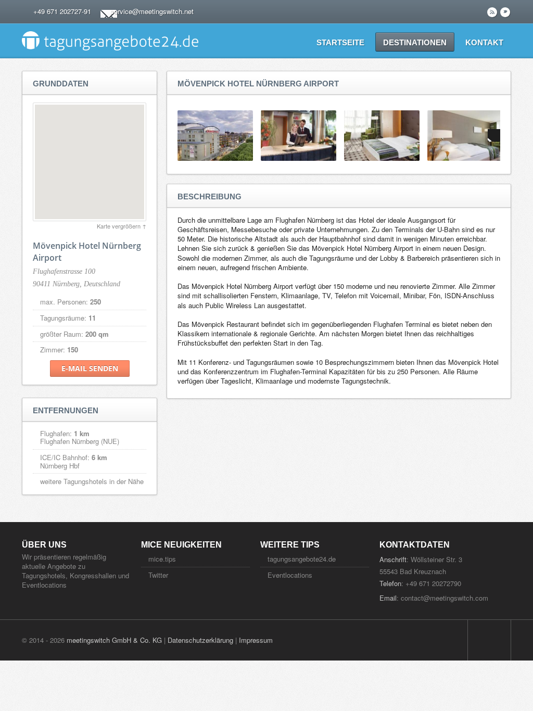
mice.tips (162, 559)
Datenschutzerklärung (200, 640)
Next (494, 135)
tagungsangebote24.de (302, 559)
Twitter (158, 575)
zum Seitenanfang (489, 640)
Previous (183, 135)
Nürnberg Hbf (60, 466)
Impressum (256, 640)
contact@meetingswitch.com (444, 598)
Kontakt (484, 42)
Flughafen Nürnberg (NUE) (79, 441)
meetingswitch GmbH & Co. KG (114, 640)
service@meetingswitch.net (152, 11)
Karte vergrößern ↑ (121, 226)
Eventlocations (290, 575)
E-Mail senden (89, 368)
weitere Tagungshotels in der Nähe (92, 481)
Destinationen (415, 42)
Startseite (340, 42)
